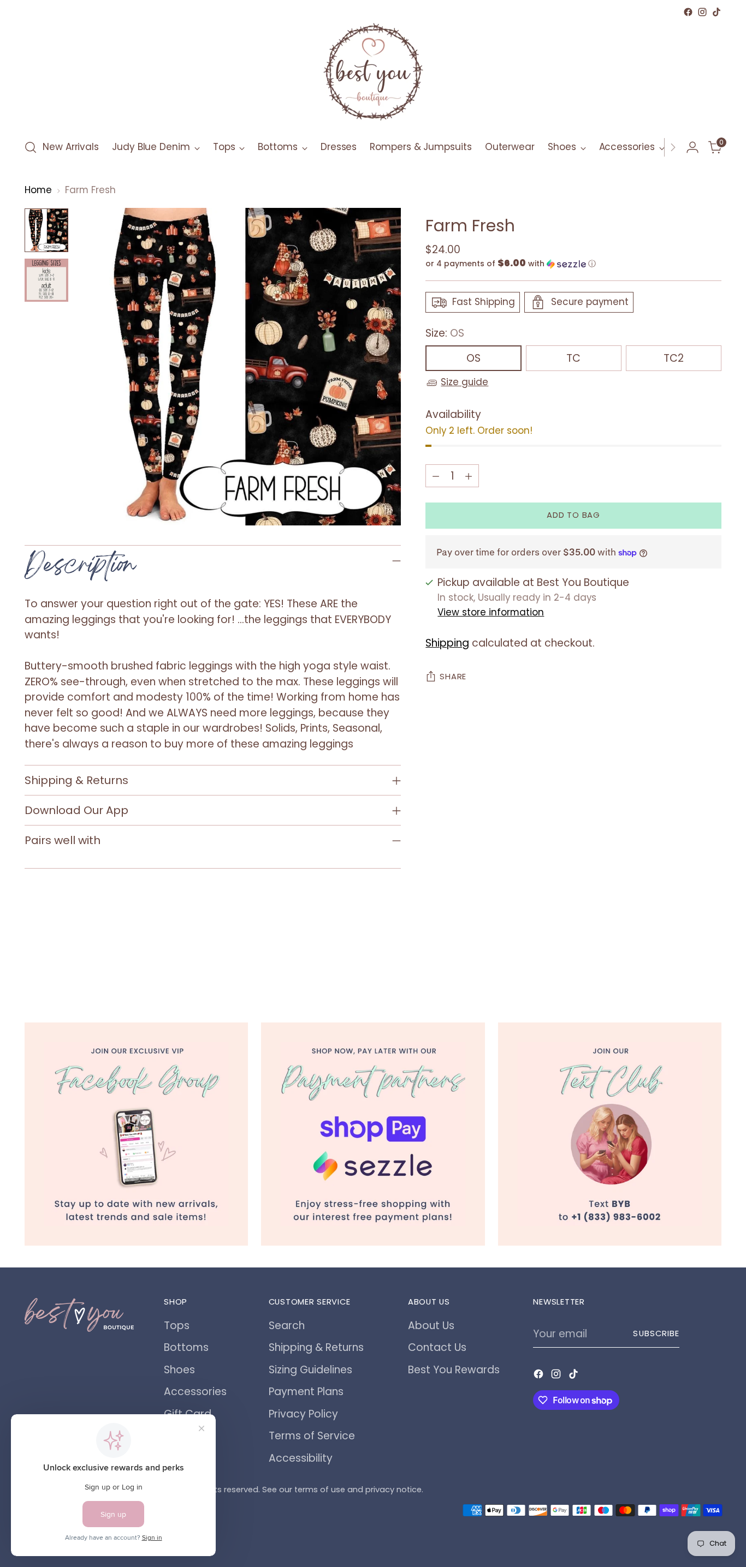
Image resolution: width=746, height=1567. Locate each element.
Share (453, 677)
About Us (431, 1325)
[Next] (673, 147)
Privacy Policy (303, 1414)
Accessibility (301, 1458)
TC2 (674, 358)
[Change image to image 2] (46, 280)
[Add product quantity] (468, 476)
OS (473, 358)
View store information (490, 612)
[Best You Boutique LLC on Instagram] (702, 12)
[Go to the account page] (692, 147)
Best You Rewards (454, 1369)
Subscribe (656, 1333)
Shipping (447, 643)
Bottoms (186, 1347)
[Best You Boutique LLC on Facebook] (688, 12)
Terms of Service (312, 1435)
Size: (444, 333)
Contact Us (437, 1347)
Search (287, 1325)
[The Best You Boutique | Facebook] (136, 1134)
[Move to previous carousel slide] (687, 963)
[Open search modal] (31, 147)
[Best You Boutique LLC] (373, 74)
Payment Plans (306, 1391)
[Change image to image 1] (46, 230)
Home (38, 189)
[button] (573, 264)
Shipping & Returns (316, 1347)
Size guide (464, 382)
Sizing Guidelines (310, 1369)
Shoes (179, 1369)
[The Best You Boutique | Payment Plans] (373, 1134)
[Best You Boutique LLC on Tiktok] (716, 12)
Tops (177, 1325)
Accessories (195, 1391)
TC (573, 358)
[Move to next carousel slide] (712, 963)
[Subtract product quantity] (436, 476)
